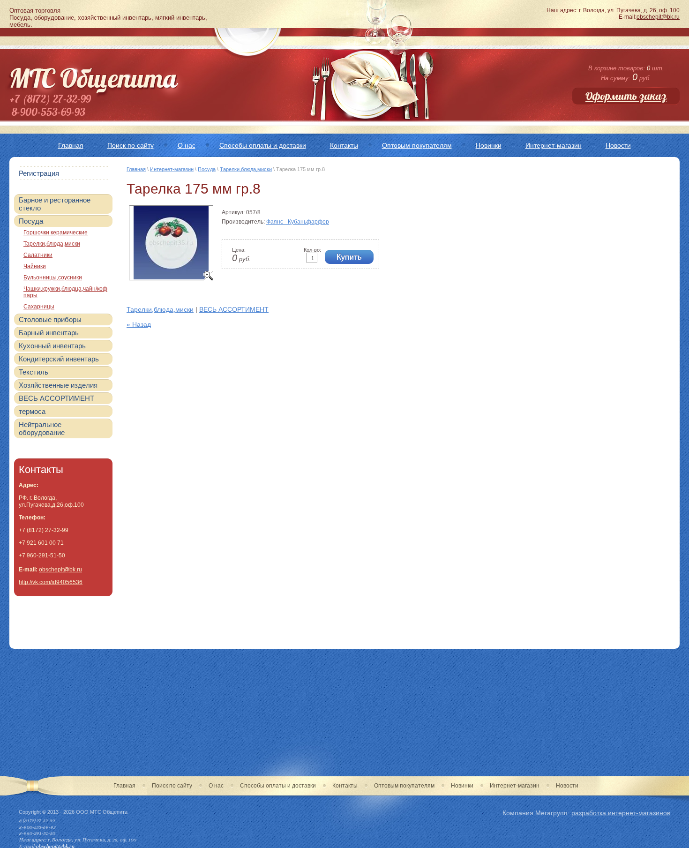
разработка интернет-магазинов (620, 813)
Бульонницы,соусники (52, 277)
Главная (136, 169)
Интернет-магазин (172, 169)
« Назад (139, 324)
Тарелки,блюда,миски (246, 169)
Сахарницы (38, 306)
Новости (567, 785)
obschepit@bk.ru (658, 17)
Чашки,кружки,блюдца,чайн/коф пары (65, 292)
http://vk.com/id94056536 (50, 582)
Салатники (37, 255)
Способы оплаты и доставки (278, 785)
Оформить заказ (626, 96)
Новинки (462, 785)
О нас (216, 785)
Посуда (207, 169)
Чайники (34, 266)
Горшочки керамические (55, 232)
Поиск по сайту (172, 785)
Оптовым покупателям (404, 785)
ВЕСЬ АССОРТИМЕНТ (234, 309)
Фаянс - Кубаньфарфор (297, 221)
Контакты (345, 785)
